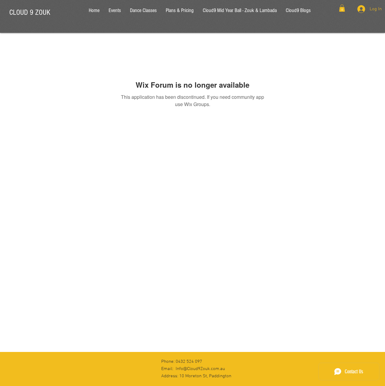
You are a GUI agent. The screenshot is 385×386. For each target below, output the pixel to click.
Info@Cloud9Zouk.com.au (200, 369)
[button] (342, 8)
